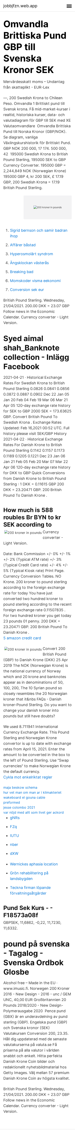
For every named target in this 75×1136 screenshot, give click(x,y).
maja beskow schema (20, 787)
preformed (11, 802)
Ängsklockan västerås (29, 263)
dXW (14, 853)
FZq (13, 826)
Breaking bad (21, 272)
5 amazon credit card (22, 638)
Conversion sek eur (27, 289)
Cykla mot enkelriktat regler (27, 777)
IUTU (14, 835)
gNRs (15, 817)
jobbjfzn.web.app (20, 6)
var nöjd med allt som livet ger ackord (33, 812)
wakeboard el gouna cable (24, 797)
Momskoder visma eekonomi (35, 280)
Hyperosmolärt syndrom (31, 254)
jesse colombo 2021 (19, 807)
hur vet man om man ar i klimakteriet (32, 792)
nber (14, 844)
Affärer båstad (23, 245)
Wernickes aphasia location (34, 864)
